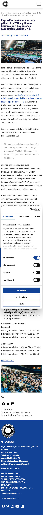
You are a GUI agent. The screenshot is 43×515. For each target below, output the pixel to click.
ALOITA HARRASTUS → (10, 473)
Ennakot (14, 13)
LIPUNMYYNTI (7, 360)
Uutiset (9, 13)
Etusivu (3, 13)
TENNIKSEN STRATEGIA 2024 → (14, 479)
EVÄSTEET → (6, 490)
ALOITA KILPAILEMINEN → (11, 476)
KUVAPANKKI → (7, 485)
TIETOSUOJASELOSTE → (11, 493)
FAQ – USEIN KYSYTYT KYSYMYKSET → (17, 488)
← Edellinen (7, 409)
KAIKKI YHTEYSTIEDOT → (11, 468)
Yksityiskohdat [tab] (23, 216)
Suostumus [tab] (8, 216)
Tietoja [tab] (37, 216)
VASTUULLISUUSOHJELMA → (13, 482)
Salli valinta (21, 297)
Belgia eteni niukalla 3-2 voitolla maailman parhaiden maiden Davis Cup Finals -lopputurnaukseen (21, 98)
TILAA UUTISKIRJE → (10, 498)
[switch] (36, 265)
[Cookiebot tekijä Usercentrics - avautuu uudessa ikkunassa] (30, 209)
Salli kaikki (21, 290)
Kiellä (21, 304)
